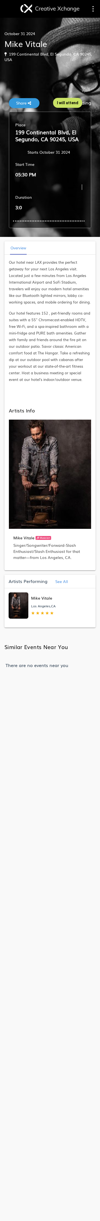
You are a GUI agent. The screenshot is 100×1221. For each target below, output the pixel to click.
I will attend (67, 103)
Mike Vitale (23, 537)
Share (22, 103)
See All (61, 581)
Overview (18, 247)
